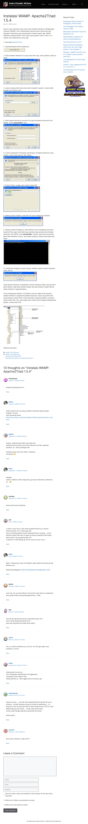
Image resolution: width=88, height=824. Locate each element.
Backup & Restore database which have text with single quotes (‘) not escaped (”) (73, 47)
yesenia (11, 730)
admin (11, 402)
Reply (7, 392)
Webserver (16, 354)
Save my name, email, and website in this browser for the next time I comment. (29, 795)
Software (16, 352)
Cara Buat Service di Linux (72, 42)
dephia (11, 434)
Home (43, 4)
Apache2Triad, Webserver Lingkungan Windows (19, 358)
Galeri (74, 4)
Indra (10, 468)
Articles (64, 4)
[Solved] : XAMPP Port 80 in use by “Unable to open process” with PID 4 (74, 54)
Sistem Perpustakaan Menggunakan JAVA (35, 570)
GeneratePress (56, 821)
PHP (11, 352)
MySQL (7, 352)
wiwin (11, 663)
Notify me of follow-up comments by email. (20, 800)
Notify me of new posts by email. (16, 805)
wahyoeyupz (13, 693)
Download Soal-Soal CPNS (13, 356)
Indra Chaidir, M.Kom (20, 3)
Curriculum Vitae (53, 4)
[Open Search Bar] (82, 4)
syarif (11, 637)
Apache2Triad (17, 42)
